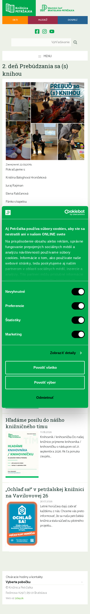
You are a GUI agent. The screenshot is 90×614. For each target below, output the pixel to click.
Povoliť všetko (45, 367)
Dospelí (72, 20)
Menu (47, 56)
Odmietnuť (45, 397)
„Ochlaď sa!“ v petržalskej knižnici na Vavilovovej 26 (45, 492)
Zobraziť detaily (63, 353)
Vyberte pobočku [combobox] (18, 582)
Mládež (42, 20)
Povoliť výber (45, 382)
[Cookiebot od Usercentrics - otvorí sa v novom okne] (65, 212)
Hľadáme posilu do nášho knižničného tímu (35, 423)
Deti (15, 20)
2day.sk (19, 598)
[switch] (78, 306)
